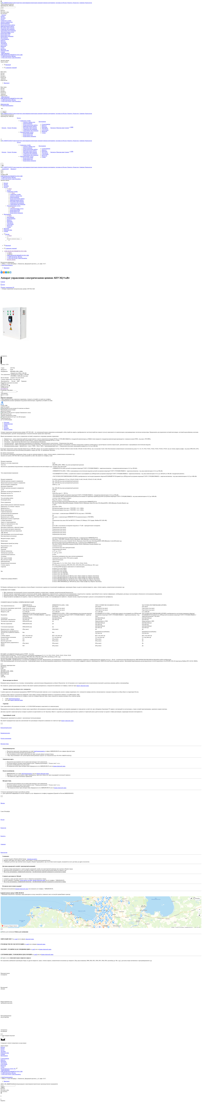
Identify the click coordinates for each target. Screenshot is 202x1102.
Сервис (6, 425)
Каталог (3, 1047)
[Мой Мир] (6, 272)
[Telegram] (10, 272)
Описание (6, 422)
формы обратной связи (39, 880)
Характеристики (8, 423)
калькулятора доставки (26, 880)
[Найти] (2, 9)
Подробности (4, 388)
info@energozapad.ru (7, 105)
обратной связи (29, 939)
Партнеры (3, 1061)
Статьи (2, 1067)
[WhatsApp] (8, 272)
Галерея (3, 1054)
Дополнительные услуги (16, 208)
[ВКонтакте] (2, 272)
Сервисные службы (15, 194)
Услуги (9, 190)
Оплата (6, 426)
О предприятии (5, 1058)
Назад (10, 188)
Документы (4, 1062)
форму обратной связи (83, 685)
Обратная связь (5, 104)
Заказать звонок (11, 259)
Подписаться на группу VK (8, 1068)
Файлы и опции (8, 429)
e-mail (15, 939)
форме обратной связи (59, 766)
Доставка (6, 428)
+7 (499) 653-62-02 (8, 56)
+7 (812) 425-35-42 (11, 57)
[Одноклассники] (4, 272)
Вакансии (3, 1065)
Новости (3, 1060)
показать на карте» (32, 859)
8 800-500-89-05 (5, 53)
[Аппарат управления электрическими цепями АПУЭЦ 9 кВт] (15, 340)
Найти (2, 1087)
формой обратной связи (21, 888)
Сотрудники (4, 1064)
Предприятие (10, 217)
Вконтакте (6, 83)
